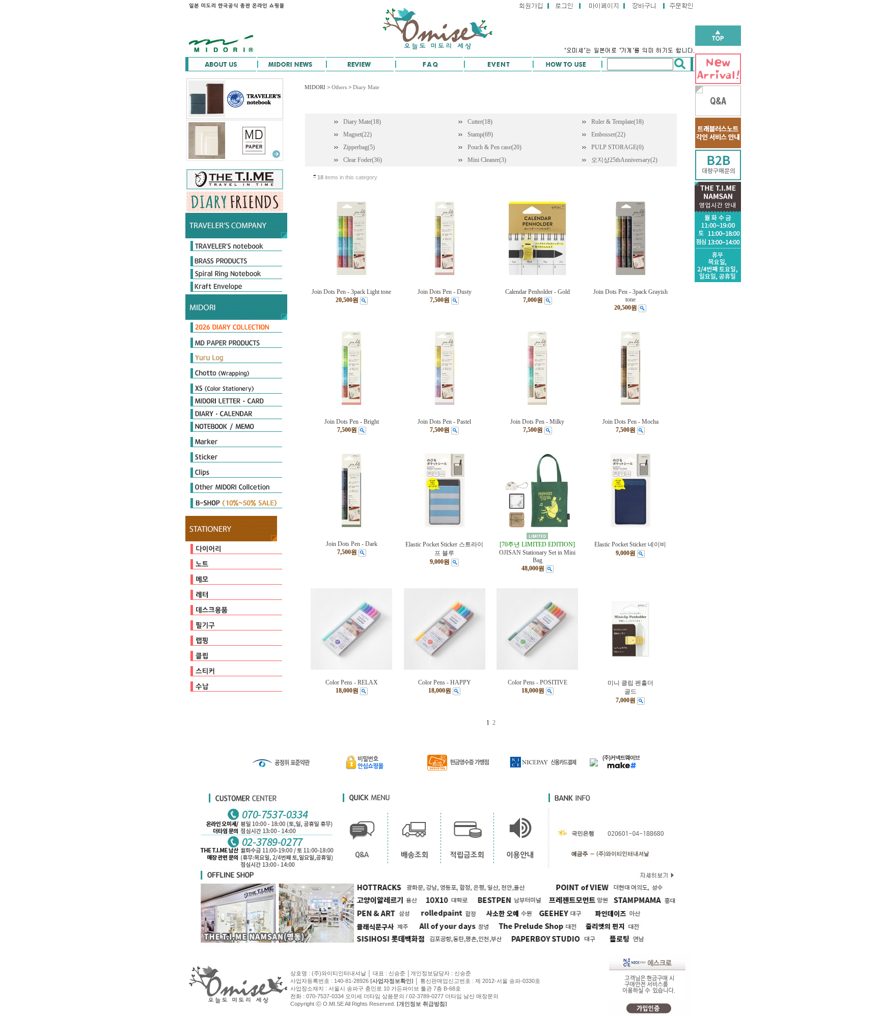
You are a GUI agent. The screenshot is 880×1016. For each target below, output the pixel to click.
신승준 (462, 973)
